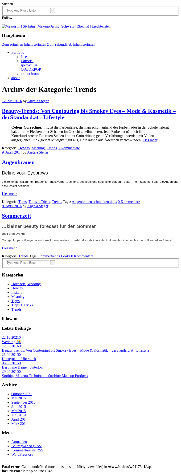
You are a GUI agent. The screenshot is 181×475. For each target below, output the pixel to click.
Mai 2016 (18, 398)
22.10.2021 (10, 337)
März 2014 (19, 424)
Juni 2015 (18, 407)
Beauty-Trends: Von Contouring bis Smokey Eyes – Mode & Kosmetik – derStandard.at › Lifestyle (75, 350)
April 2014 (19, 419)
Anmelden (19, 442)
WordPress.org (22, 454)
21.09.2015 (10, 355)
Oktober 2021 (21, 394)
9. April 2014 (12, 152)
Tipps (22, 202)
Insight (16, 292)
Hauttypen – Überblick (19, 359)
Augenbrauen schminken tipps (94, 202)
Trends (52, 148)
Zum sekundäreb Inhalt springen (71, 44)
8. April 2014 (12, 206)
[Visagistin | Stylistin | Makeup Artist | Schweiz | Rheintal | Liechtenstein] (56, 26)
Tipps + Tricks (39, 202)
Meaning (38, 148)
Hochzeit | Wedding (26, 284)
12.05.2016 (10, 346)
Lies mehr (150, 140)
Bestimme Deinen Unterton (22, 367)
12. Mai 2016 (12, 101)
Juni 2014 (18, 415)
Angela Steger (38, 101)
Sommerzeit (16, 216)
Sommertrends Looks (54, 256)
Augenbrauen (18, 162)
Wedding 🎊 (11, 342)
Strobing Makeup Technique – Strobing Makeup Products (45, 376)
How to (24, 148)
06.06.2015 (10, 363)
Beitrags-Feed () (26, 446)
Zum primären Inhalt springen (24, 44)
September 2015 (23, 402)
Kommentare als (27, 450)
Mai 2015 (18, 411)
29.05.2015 (10, 371)
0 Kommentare (69, 148)
